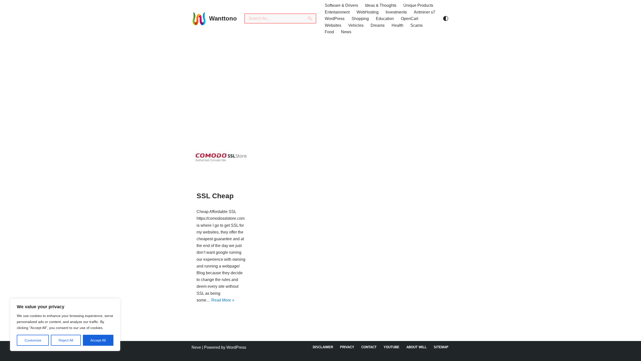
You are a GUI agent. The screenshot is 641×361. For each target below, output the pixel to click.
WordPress (335, 18)
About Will (416, 347)
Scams (416, 25)
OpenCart (409, 18)
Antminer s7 (424, 12)
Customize (33, 340)
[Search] (310, 19)
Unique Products (418, 5)
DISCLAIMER (323, 347)
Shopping (360, 18)
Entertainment (337, 12)
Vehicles (356, 25)
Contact (369, 347)
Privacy (347, 347)
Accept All (98, 340)
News (346, 32)
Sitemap (441, 347)
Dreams (378, 25)
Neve (196, 347)
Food (329, 32)
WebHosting (368, 12)
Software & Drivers (341, 5)
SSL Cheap (215, 196)
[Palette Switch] (445, 18)
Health (397, 25)
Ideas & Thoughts (380, 5)
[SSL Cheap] (221, 156)
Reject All (66, 340)
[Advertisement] (320, 75)
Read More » (222, 300)
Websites (333, 25)
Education (385, 18)
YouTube (391, 347)
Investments (396, 12)
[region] (65, 324)
